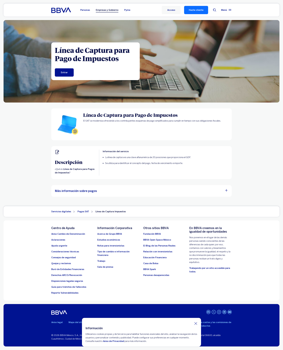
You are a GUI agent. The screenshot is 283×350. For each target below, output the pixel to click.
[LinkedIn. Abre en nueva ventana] (224, 312)
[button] (171, 10)
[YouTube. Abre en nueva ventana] (230, 312)
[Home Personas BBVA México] (61, 10)
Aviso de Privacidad (113, 341)
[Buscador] (215, 10)
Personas (85, 10)
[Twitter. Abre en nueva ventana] (214, 312)
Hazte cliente (196, 10)
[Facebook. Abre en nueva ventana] (208, 312)
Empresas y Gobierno (107, 10)
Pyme (127, 10)
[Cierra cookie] (196, 323)
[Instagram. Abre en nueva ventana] (219, 312)
